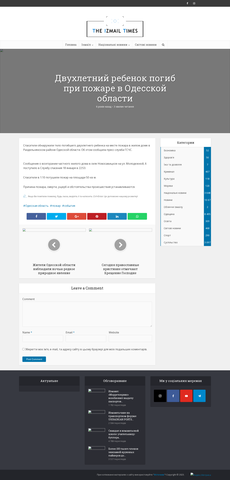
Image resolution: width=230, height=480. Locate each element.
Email (70, 332)
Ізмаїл (86, 44)
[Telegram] (199, 396)
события (69, 206)
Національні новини (112, 44)
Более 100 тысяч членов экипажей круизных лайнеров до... (123, 452)
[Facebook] (173, 396)
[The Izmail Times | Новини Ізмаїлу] (115, 30)
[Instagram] (160, 396)
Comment (28, 299)
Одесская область (36, 206)
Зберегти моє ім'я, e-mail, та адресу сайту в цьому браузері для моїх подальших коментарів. (86, 349)
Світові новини (146, 44)
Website (114, 332)
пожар (56, 206)
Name (27, 332)
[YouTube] (186, 396)
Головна (70, 44)
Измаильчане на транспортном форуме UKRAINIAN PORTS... (122, 416)
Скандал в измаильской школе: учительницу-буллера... (123, 434)
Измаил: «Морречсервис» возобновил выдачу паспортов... (120, 396)
